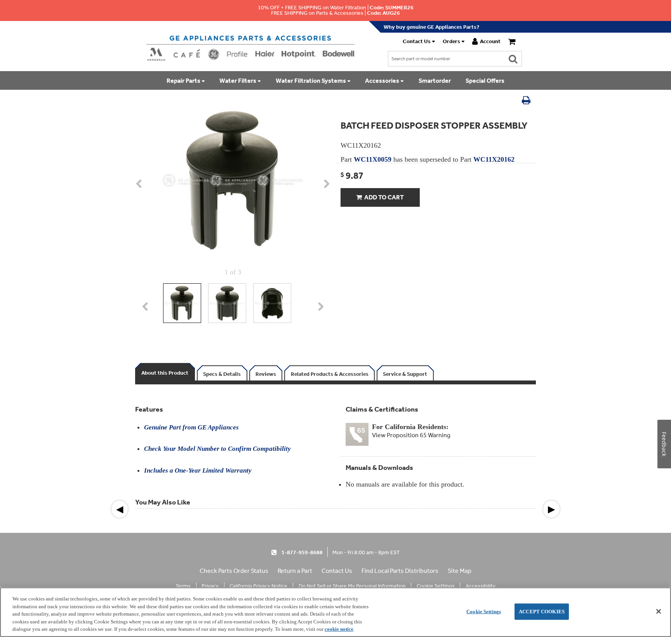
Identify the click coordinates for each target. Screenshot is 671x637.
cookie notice (339, 629)
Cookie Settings (483, 611)
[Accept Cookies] (658, 611)
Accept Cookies (542, 611)
